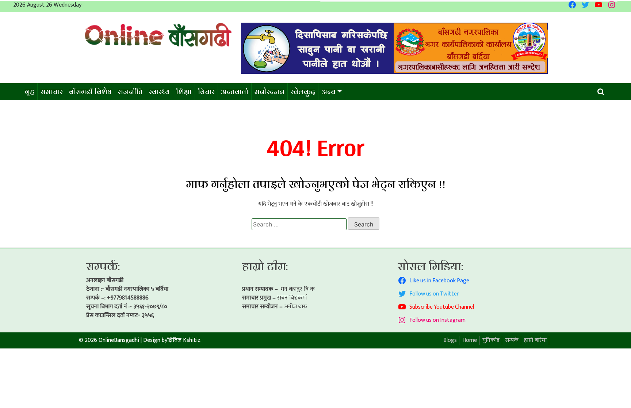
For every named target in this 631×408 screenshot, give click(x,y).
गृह (29, 91)
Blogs (450, 340)
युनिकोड (491, 340)
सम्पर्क (512, 340)
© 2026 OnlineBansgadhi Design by (123, 340)
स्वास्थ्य (159, 91)
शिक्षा (184, 91)
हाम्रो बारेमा (535, 340)
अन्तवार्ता (234, 91)
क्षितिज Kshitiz (183, 340)
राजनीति (130, 91)
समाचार (52, 91)
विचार (206, 91)
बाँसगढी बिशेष (90, 91)
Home (469, 340)
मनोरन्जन (269, 91)
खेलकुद (303, 91)
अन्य (328, 91)
